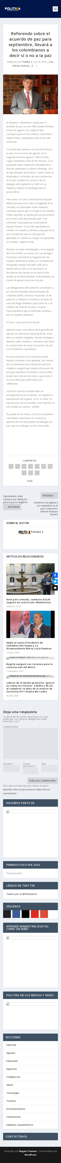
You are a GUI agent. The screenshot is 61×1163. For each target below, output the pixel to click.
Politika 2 (27, 61)
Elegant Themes (28, 1151)
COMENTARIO (10, 726)
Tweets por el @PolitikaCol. (21, 894)
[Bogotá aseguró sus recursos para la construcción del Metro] (30, 658)
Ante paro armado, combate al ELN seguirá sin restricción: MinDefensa (28, 601)
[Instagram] (25, 914)
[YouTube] (35, 914)
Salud (9, 1084)
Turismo (11, 1100)
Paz (51, 61)
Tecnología (12, 1092)
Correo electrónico (30, 765)
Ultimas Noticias (20, 65)
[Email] (55, 587)
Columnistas (13, 1116)
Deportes (11, 1068)
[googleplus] (44, 914)
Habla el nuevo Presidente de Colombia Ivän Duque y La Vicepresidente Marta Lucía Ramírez (29, 645)
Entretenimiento (15, 1108)
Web (43, 763)
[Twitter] (55, 581)
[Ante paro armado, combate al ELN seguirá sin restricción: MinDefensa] (30, 579)
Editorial (11, 1044)
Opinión (10, 1053)
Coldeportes (13, 1076)
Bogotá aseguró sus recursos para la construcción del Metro (29, 666)
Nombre (8, 763)
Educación (12, 1060)
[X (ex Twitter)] (7, 914)
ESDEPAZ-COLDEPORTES (19, 1124)
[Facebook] (16, 914)
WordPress (30, 1154)
